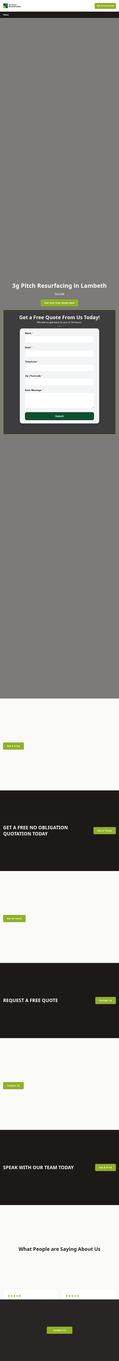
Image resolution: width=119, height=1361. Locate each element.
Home (6, 14)
